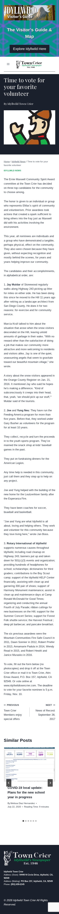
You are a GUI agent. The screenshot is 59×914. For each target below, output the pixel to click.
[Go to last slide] (8, 783)
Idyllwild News (12, 171)
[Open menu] (8, 64)
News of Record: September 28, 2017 (45, 712)
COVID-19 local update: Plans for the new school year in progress (26, 792)
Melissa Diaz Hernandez (23, 803)
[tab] (23, 821)
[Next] (50, 783)
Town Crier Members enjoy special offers (13, 712)
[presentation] (29, 764)
